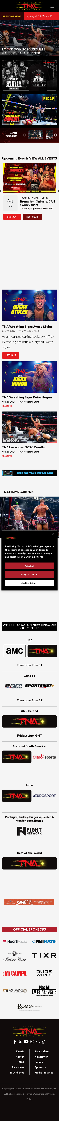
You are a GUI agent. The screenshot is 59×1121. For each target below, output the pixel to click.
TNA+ (20, 1062)
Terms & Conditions (36, 1093)
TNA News (18, 1067)
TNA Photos (17, 1072)
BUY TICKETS (32, 217)
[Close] (53, 534)
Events (20, 1051)
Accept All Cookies (29, 574)
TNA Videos (42, 1051)
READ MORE (10, 355)
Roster (20, 1056)
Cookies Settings (29, 583)
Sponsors (40, 1067)
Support (40, 1062)
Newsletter (41, 1056)
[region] (29, 560)
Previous (24, 135)
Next (55, 135)
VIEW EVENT (12, 217)
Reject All (29, 566)
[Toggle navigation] (52, 6)
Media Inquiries (44, 1072)
